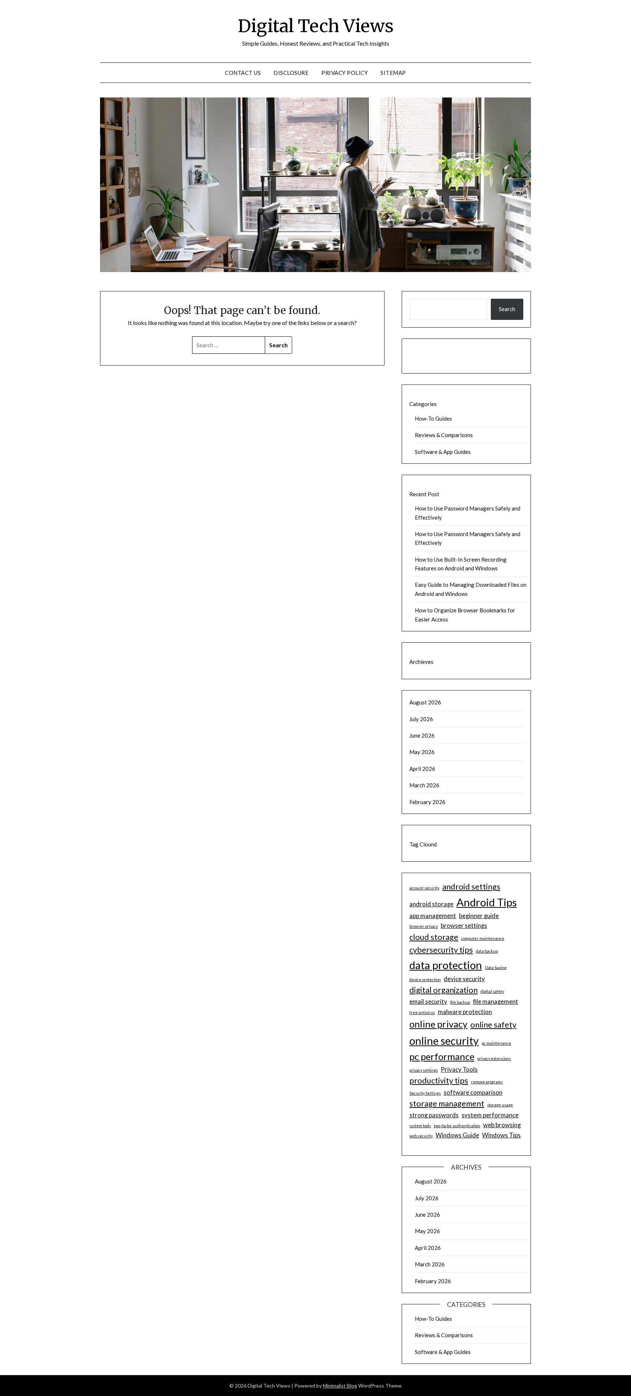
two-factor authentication (457, 1125)
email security (428, 1001)
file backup (460, 1002)
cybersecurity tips (441, 950)
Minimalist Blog (340, 1385)
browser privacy (423, 926)
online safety (493, 1024)
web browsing (502, 1125)
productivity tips (438, 1080)
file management (495, 1001)
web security (421, 1135)
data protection (445, 965)
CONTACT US (243, 72)
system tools (420, 1125)
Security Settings (425, 1093)
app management (432, 915)
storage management (446, 1103)
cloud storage (433, 937)
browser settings (464, 925)
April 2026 (422, 768)
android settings (471, 886)
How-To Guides (433, 418)
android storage (431, 904)
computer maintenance (482, 938)
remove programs (487, 1081)
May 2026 (422, 752)
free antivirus (422, 1012)
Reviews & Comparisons (444, 435)
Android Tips (486, 902)
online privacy (438, 1023)
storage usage (500, 1104)
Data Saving (495, 967)
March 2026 (424, 785)
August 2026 (425, 702)
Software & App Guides (443, 451)
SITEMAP (393, 72)
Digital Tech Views (316, 26)
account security (424, 888)
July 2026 (421, 719)
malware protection (465, 1012)
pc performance (441, 1056)
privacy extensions (494, 1058)
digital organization (443, 990)
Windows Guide (457, 1135)
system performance (490, 1115)
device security (464, 979)
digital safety (492, 991)
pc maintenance (496, 1043)
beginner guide (479, 915)
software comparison (473, 1092)
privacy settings (423, 1070)
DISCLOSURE (291, 72)
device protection (425, 979)
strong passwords (434, 1115)
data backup (487, 951)
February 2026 (427, 802)
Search (507, 309)
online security (444, 1040)
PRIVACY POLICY (344, 72)
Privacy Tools (459, 1069)
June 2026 (422, 735)
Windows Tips (501, 1135)
